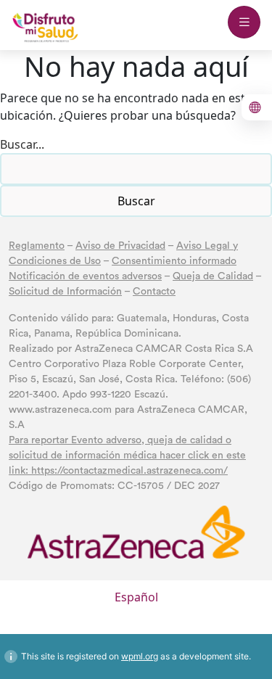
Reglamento (37, 246)
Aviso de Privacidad (120, 246)
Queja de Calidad (213, 276)
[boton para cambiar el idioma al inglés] (257, 107)
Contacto (154, 292)
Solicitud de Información (65, 292)
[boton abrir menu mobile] (244, 22)
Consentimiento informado (174, 261)
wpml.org (139, 656)
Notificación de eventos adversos (85, 276)
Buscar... (22, 144)
